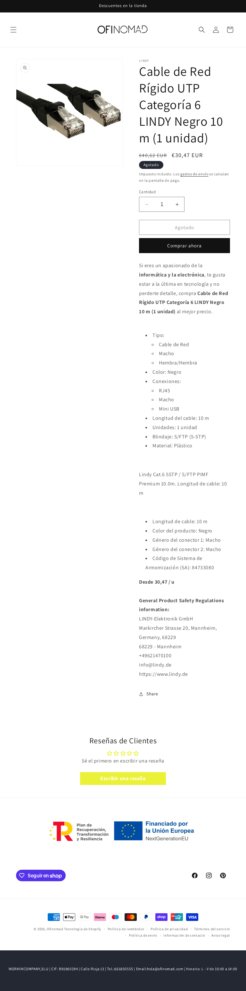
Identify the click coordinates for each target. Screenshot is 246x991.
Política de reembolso (126, 929)
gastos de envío (194, 174)
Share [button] (152, 694)
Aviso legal (220, 935)
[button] (13, 30)
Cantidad (147, 192)
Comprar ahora (184, 246)
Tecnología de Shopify (82, 929)
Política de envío (143, 935)
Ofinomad (55, 929)
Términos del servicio (212, 929)
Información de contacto (184, 935)
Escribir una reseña (122, 778)
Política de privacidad (169, 929)
